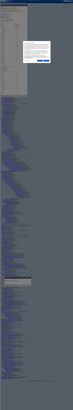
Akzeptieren (46, 60)
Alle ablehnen (40, 60)
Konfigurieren (27, 60)
